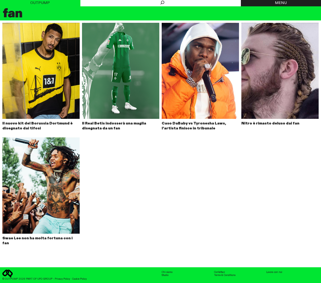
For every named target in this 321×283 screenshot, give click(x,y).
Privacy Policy (62, 279)
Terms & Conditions (224, 275)
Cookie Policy (79, 279)
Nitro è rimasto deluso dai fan (270, 123)
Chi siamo (167, 272)
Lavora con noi (274, 272)
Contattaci (219, 272)
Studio (165, 275)
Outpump (40, 3)
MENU (281, 3)
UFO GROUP (44, 279)
